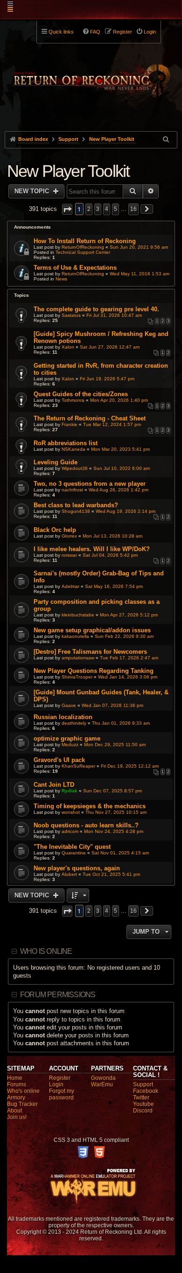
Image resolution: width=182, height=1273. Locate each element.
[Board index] (91, 75)
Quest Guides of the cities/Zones (81, 394)
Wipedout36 (75, 468)
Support (143, 1084)
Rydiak (69, 790)
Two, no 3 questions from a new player (90, 483)
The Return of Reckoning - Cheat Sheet (90, 418)
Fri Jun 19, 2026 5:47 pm (107, 378)
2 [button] (89, 209)
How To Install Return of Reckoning (85, 241)
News (61, 278)
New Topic (32, 191)
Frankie (69, 424)
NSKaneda (73, 449)
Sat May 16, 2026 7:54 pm (114, 586)
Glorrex (69, 536)
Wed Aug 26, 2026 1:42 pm (118, 489)
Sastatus (71, 315)
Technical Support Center (83, 252)
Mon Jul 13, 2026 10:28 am (112, 536)
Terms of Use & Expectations (75, 267)
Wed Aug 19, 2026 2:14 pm (125, 511)
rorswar (69, 555)
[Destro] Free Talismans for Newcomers (90, 651)
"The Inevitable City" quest (72, 846)
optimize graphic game (67, 738)
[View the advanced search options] (166, 139)
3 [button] (97, 209)
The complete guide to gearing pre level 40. (96, 309)
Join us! (17, 1117)
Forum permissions (57, 995)
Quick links (61, 32)
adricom (70, 831)
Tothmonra (73, 400)
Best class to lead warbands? (76, 505)
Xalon (68, 347)
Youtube (143, 1104)
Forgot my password (61, 1094)
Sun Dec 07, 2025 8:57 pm (112, 790)
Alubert (69, 874)
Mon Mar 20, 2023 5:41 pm (120, 449)
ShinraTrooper (77, 676)
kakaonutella (75, 636)
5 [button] (115, 209)
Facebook (145, 1091)
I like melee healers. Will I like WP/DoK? (92, 549)
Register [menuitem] (122, 32)
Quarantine (74, 852)
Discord (143, 1110)
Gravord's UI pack (59, 759)
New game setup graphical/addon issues (92, 630)
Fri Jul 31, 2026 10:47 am (114, 315)
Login (56, 1084)
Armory (16, 1097)
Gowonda (103, 1078)
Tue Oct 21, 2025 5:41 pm (111, 874)
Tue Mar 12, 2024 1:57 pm (112, 424)
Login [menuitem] (150, 32)
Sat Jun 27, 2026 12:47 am (110, 347)
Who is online (46, 951)
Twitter (141, 1097)
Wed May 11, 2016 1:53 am (139, 273)
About (14, 1110)
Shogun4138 (76, 511)
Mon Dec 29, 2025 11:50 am (115, 744)
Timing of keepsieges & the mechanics (90, 806)
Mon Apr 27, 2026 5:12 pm (129, 614)
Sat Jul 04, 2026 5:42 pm (110, 555)
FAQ (95, 32)
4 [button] (106, 209)
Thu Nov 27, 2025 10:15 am (116, 812)
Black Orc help (55, 529)
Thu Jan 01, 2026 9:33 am (121, 723)
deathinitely (74, 723)
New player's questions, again (77, 868)
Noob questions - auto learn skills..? (86, 825)
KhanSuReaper (78, 766)
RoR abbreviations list (66, 443)
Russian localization (63, 716)
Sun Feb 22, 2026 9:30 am (124, 636)
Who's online (23, 1091)
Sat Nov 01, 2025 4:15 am (120, 852)
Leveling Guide (55, 462)
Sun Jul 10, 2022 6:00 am (121, 468)
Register (59, 1078)
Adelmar (70, 586)
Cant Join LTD (54, 784)
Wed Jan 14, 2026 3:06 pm (127, 676)
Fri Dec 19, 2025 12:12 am (130, 766)
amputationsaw (78, 657)
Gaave (69, 705)
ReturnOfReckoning (83, 247)
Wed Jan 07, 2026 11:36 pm (112, 705)
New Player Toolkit (68, 171)
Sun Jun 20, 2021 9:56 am (139, 247)
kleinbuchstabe (78, 614)
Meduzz (70, 744)
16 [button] (133, 209)
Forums (16, 1084)
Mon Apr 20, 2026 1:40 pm (119, 400)
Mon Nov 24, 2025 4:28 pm (113, 831)
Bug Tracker (22, 1104)
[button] (67, 209)
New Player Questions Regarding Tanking (94, 670)
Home (14, 1078)
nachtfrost (72, 489)
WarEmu (102, 1084)
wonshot (71, 812)
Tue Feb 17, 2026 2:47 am (129, 657)
